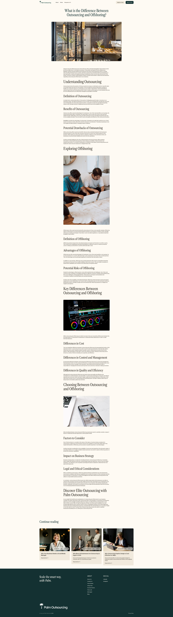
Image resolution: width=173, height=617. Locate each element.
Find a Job (89, 590)
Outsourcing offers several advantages (72, 113)
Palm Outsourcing (47, 613)
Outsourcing (66, 68)
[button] (57, 2)
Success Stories (91, 587)
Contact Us (89, 581)
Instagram (105, 581)
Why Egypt (89, 592)
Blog (88, 594)
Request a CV (67, 2)
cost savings (80, 378)
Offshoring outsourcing (69, 243)
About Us (89, 579)
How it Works (90, 583)
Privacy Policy (131, 613)
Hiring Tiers (90, 585)
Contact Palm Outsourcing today (83, 507)
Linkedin (105, 579)
